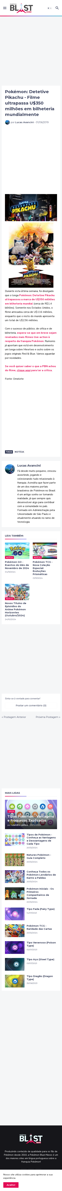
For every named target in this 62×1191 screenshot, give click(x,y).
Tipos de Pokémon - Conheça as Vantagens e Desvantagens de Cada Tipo (41, 839)
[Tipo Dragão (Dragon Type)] (14, 981)
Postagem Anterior (15, 717)
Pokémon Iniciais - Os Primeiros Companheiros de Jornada (40, 893)
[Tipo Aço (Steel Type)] (14, 964)
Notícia (19, 452)
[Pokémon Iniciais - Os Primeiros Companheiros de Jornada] (14, 893)
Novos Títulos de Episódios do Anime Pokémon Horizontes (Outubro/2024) (15, 609)
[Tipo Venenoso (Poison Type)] (14, 947)
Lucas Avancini (29, 465)
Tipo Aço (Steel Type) (40, 959)
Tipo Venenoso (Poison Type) (41, 944)
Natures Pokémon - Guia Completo (39, 856)
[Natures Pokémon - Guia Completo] (14, 859)
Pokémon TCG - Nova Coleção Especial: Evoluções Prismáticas (43, 568)
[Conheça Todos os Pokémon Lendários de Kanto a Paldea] (14, 876)
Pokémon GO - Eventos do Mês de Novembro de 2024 (17, 565)
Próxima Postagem (47, 717)
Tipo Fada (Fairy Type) (41, 909)
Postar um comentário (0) (31, 705)
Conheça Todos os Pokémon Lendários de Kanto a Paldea (41, 874)
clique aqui (24, 370)
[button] (4, 8)
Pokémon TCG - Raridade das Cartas (39, 927)
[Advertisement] (31, 51)
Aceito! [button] (11, 1184)
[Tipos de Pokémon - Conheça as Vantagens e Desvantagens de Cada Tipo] (14, 839)
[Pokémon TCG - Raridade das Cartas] (14, 930)
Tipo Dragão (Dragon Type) (40, 978)
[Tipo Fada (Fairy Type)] (14, 914)
